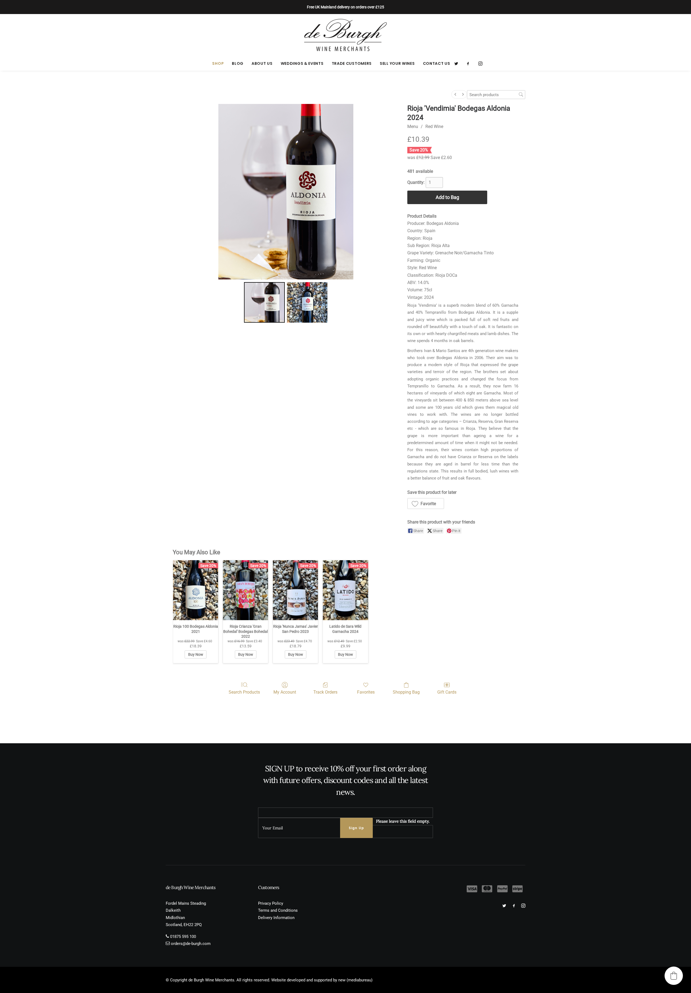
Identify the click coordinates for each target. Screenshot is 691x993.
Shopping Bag (406, 692)
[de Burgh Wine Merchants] (345, 35)
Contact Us (436, 63)
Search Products (244, 692)
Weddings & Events (302, 63)
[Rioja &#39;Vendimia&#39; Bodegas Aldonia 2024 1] (307, 302)
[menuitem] (218, 63)
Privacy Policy (270, 903)
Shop (218, 63)
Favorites (366, 692)
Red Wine (434, 126)
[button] (458, 63)
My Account (284, 692)
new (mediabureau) (355, 980)
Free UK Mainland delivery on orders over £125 (345, 7)
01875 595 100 (183, 936)
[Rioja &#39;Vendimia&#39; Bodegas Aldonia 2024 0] (264, 302)
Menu (412, 126)
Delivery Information (276, 917)
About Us (262, 63)
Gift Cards (446, 692)
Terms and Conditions (278, 910)
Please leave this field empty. (403, 821)
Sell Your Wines (397, 63)
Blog (237, 63)
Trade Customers (352, 63)
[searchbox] (496, 94)
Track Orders (325, 692)
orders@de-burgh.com (191, 943)
